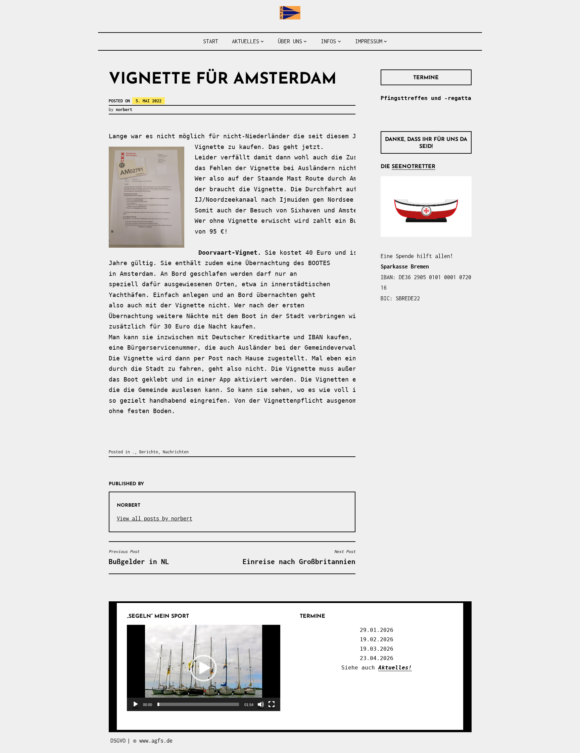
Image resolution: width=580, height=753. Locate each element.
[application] (203, 668)
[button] (203, 668)
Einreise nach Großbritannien (299, 557)
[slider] (198, 704)
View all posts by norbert (154, 518)
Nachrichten (176, 451)
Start (210, 41)
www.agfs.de (156, 741)
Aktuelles (245, 41)
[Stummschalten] (260, 704)
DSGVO (118, 741)
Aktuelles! (395, 667)
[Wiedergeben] (135, 704)
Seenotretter (413, 166)
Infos (328, 41)
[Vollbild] (271, 704)
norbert (124, 109)
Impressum (368, 41)
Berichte (148, 451)
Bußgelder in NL (139, 557)
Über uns (290, 41)
